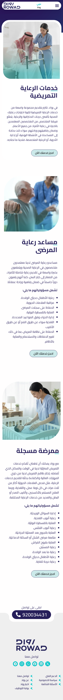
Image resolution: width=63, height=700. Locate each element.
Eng (39, 7)
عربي (39, 4)
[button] (57, 6)
